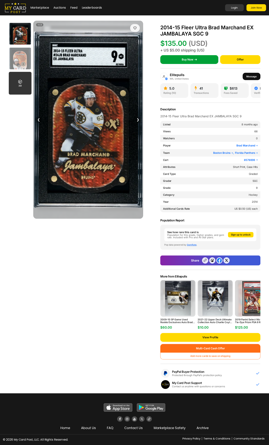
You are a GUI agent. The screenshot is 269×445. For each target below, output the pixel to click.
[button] (20, 83)
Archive (203, 428)
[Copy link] (205, 260)
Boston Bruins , (224, 152)
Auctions (59, 7)
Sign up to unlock (241, 234)
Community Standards (249, 438)
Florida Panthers (245, 152)
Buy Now (187, 59)
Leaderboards (92, 7)
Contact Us (133, 428)
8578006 (249, 160)
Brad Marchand (246, 145)
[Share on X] (226, 260)
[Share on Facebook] (219, 260)
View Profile (210, 337)
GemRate (192, 244)
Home (65, 428)
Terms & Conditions (216, 438)
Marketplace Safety (170, 428)
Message (251, 76)
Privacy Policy (191, 438)
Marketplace (39, 7)
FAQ (110, 428)
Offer (240, 59)
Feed (73, 7)
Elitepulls (177, 75)
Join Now (256, 8)
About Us (88, 428)
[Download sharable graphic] (212, 260)
